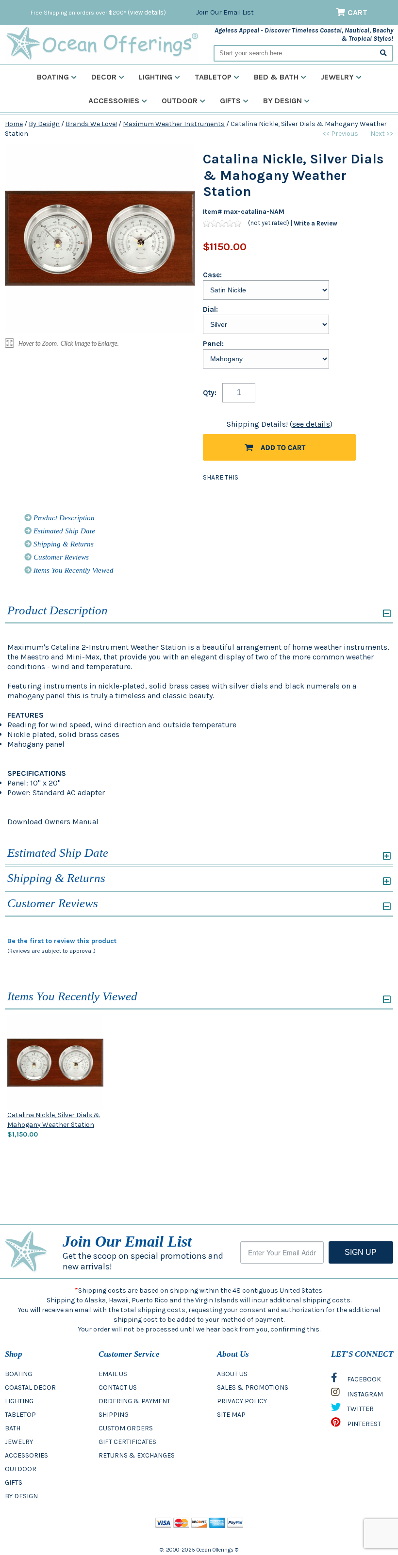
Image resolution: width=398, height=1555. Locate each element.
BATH (12, 1428)
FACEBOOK (363, 1379)
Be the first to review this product (61, 941)
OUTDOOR (20, 1469)
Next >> (381, 133)
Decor (103, 76)
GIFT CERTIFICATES (127, 1442)
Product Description (63, 518)
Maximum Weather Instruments (174, 124)
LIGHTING (19, 1401)
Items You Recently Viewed (73, 570)
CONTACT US (118, 1387)
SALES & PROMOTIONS (252, 1387)
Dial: (210, 309)
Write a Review (315, 223)
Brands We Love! (91, 124)
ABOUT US (232, 1374)
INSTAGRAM (364, 1394)
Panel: (213, 343)
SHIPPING (114, 1415)
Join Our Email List (225, 12)
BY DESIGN (21, 1496)
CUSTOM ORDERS (126, 1428)
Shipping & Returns (63, 544)
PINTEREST (363, 1424)
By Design (282, 100)
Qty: (209, 392)
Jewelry (337, 76)
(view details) (147, 12)
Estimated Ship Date (63, 531)
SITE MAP (231, 1415)
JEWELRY (19, 1442)
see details (311, 424)
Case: (212, 275)
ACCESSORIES (26, 1455)
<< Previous (340, 133)
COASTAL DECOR (30, 1387)
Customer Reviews (60, 557)
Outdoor (180, 100)
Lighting (155, 76)
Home (14, 124)
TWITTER (360, 1409)
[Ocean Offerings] (102, 43)
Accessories (113, 100)
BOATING (18, 1374)
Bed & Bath (276, 76)
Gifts (230, 100)
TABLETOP (20, 1415)
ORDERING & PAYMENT (134, 1401)
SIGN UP (361, 1252)
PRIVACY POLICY (242, 1401)
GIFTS (13, 1482)
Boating (53, 76)
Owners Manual (72, 821)
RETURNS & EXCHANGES (137, 1455)
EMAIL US (113, 1374)
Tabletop (213, 76)
